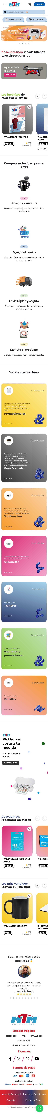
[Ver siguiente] (44, 96)
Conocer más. (10, 762)
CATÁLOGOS (36, 1036)
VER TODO (10, 74)
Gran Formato (38, 19)
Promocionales (15, 19)
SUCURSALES (24, 1041)
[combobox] (24, 12)
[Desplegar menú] (5, 4)
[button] (19, 43)
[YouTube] (37, 1059)
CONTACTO (11, 1036)
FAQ (23, 1036)
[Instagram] (18, 1059)
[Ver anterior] (37, 96)
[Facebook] (10, 1059)
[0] (31, 4)
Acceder (40, 4)
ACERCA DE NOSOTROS (24, 1045)
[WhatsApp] (27, 1059)
